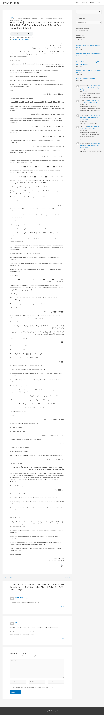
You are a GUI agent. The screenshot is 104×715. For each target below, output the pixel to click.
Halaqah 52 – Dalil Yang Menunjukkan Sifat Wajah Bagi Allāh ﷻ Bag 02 (90, 88)
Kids (77, 2)
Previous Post (7, 577)
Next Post (68, 577)
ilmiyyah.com (11, 2)
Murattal (92, 2)
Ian (16, 622)
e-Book (98, 2)
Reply (62, 607)
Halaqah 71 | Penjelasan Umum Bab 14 (86, 78)
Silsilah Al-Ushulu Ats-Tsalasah (20, 39)
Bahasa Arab (84, 2)
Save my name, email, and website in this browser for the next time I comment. (33, 687)
